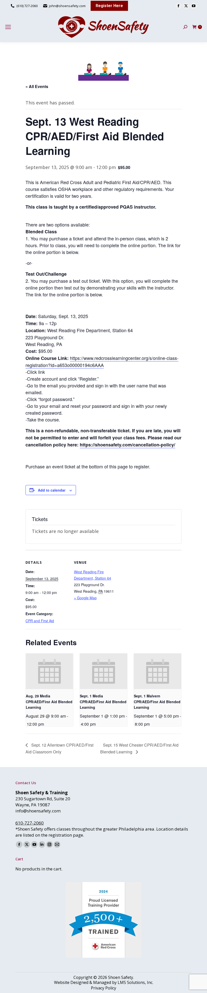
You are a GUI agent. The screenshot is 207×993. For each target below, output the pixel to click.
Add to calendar (51, 490)
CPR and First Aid (39, 620)
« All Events (36, 86)
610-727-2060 (29, 823)
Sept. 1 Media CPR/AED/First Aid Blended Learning (103, 701)
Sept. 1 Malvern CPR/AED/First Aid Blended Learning (157, 701)
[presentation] (49, 671)
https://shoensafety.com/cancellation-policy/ (127, 444)
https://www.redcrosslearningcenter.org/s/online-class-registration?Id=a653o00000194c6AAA (101, 361)
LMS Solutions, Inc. (135, 982)
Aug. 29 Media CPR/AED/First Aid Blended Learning (49, 701)
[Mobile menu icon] (8, 27)
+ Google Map (85, 597)
